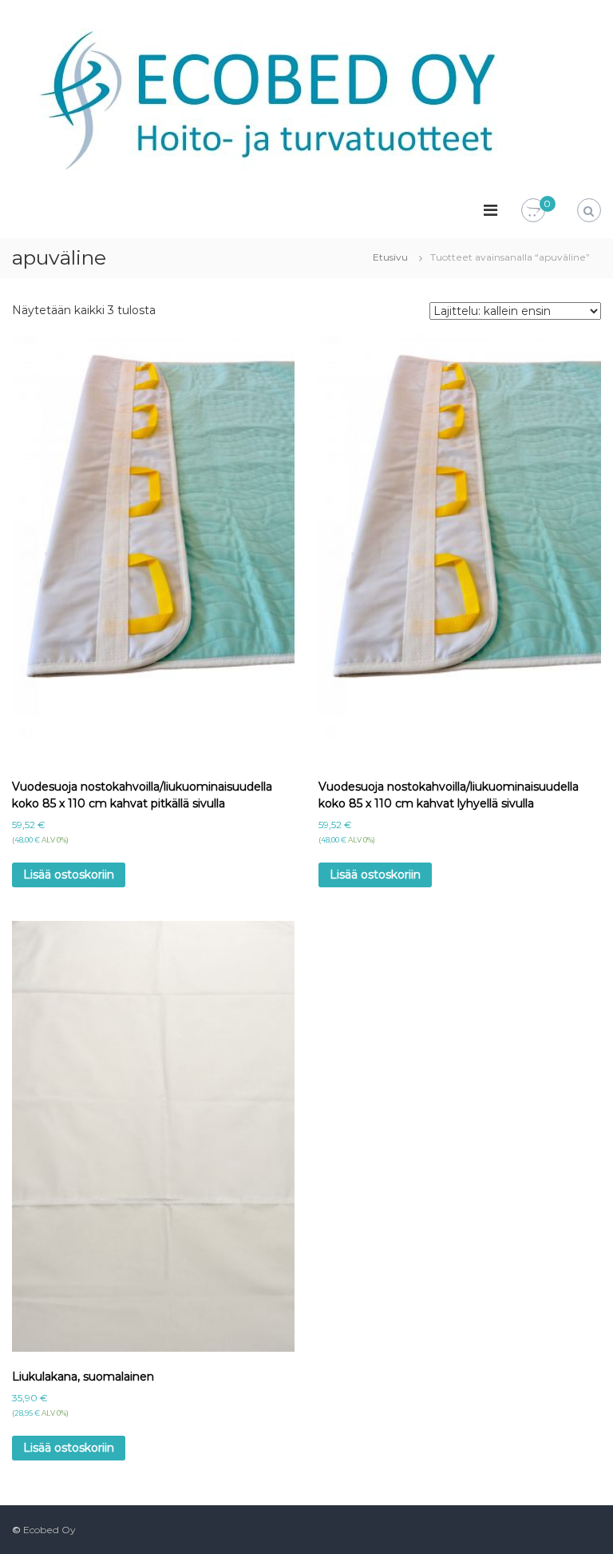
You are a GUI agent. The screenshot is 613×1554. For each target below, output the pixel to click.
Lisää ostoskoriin (68, 874)
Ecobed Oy (49, 1530)
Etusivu (390, 257)
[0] (533, 211)
